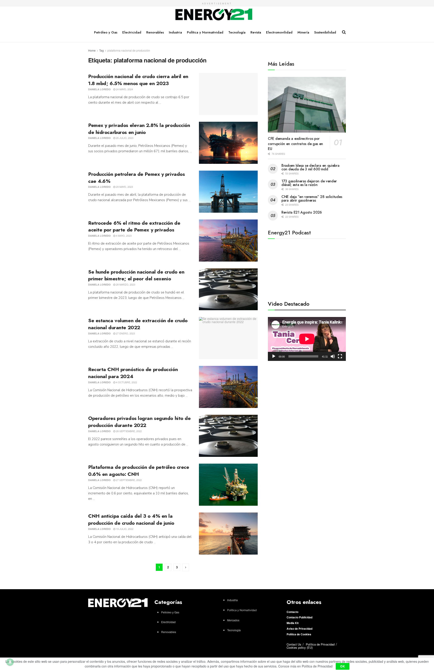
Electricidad (131, 32)
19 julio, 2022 (124, 529)
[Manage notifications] (10, 662)
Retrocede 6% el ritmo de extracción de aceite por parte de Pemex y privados (134, 226)
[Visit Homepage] (213, 15)
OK (342, 666)
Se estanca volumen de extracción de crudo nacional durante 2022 (138, 324)
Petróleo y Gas (105, 32)
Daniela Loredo (99, 89)
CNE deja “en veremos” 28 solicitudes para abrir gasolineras (311, 198)
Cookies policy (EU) (300, 647)
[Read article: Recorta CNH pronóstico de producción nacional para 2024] (228, 387)
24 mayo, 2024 (124, 89)
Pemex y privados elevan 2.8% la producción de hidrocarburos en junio (139, 129)
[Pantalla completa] (340, 356)
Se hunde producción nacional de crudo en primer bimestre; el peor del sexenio (136, 275)
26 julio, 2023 (124, 138)
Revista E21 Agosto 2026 (301, 212)
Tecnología (236, 32)
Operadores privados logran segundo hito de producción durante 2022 (139, 422)
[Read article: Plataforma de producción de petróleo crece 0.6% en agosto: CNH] (228, 485)
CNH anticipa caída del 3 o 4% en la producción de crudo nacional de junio (131, 519)
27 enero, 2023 (125, 333)
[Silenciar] (332, 356)
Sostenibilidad (325, 32)
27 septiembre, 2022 (128, 480)
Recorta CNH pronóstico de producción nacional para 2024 (133, 373)
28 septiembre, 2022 (128, 431)
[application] (307, 339)
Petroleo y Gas (170, 612)
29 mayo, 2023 (124, 186)
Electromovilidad (279, 32)
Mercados (233, 620)
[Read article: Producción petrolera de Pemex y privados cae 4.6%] (228, 192)
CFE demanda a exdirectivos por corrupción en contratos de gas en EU (295, 143)
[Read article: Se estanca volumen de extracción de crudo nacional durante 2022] (228, 338)
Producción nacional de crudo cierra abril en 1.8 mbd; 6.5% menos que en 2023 (138, 80)
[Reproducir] (273, 356)
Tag (101, 50)
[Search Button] (344, 32)
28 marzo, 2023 (125, 284)
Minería (303, 32)
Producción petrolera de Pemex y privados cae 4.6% (136, 177)
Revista (255, 32)
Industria (175, 32)
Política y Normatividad (205, 32)
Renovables (155, 32)
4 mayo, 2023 (123, 235)
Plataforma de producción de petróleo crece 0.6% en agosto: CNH (138, 470)
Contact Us (294, 644)
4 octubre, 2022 (126, 382)
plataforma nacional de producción (128, 50)
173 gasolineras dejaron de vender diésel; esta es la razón (309, 183)
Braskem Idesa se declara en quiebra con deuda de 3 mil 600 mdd (310, 167)
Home (92, 50)
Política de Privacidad (320, 644)
